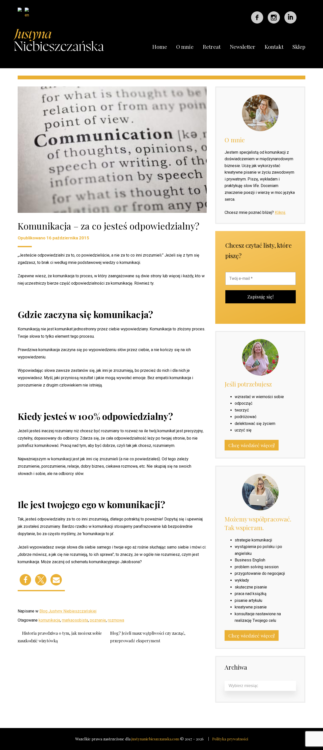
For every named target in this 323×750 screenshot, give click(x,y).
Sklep (298, 46)
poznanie (98, 620)
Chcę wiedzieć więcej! (251, 445)
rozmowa (116, 620)
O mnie (185, 46)
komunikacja (49, 620)
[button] (25, 579)
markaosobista (75, 620)
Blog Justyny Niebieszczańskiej (67, 611)
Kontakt (273, 46)
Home (159, 46)
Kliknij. (280, 212)
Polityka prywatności (230, 738)
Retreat (212, 46)
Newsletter (242, 46)
